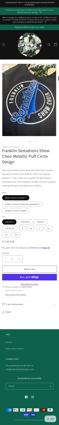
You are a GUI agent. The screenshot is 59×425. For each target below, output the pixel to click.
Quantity (5, 253)
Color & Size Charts (14, 348)
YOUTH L (41, 222)
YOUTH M (25, 222)
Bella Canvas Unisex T (15, 197)
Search (9, 342)
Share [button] (8, 312)
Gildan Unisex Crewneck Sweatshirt (22, 204)
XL (48, 228)
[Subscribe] (50, 386)
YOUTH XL (10, 228)
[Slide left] (23, 141)
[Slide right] (36, 141)
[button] (3, 44)
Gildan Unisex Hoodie (15, 210)
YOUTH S (9, 222)
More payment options (29, 284)
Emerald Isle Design (25, 420)
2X (6, 235)
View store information (15, 294)
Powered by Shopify (38, 420)
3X (16, 235)
